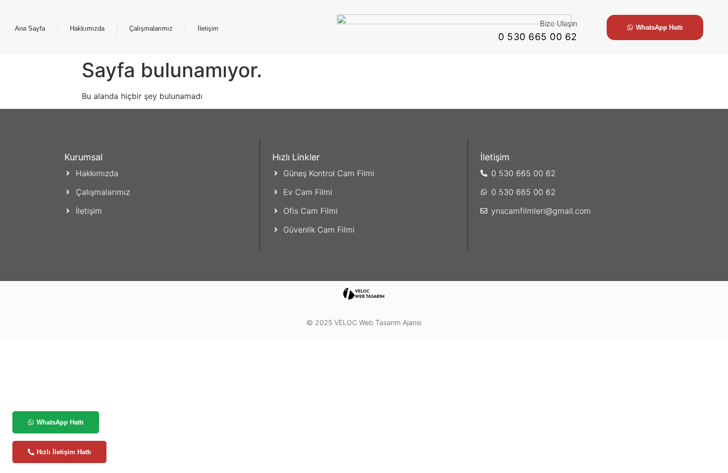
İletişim (208, 28)
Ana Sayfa (30, 28)
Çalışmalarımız (151, 28)
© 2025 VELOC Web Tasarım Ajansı (364, 322)
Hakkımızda (87, 28)
